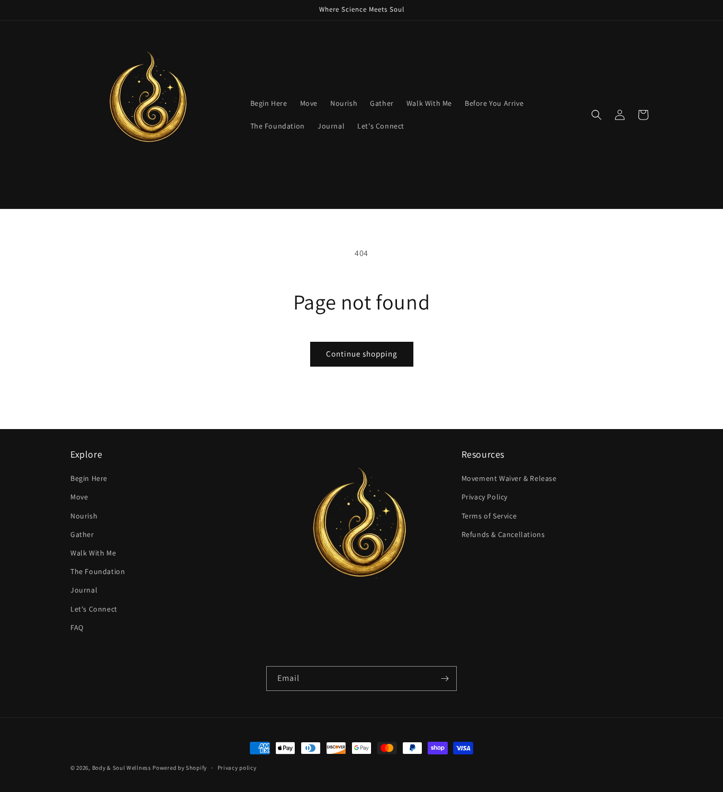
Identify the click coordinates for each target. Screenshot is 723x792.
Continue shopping (361, 354)
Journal (83, 590)
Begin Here (88, 479)
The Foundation (97, 572)
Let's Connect (94, 609)
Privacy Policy (485, 497)
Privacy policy (237, 767)
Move (79, 497)
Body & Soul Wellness (121, 767)
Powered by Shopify (179, 767)
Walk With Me (93, 553)
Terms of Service (489, 516)
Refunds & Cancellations (503, 534)
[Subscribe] (444, 678)
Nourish (83, 516)
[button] (596, 114)
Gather (82, 534)
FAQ (77, 627)
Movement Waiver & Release (509, 479)
